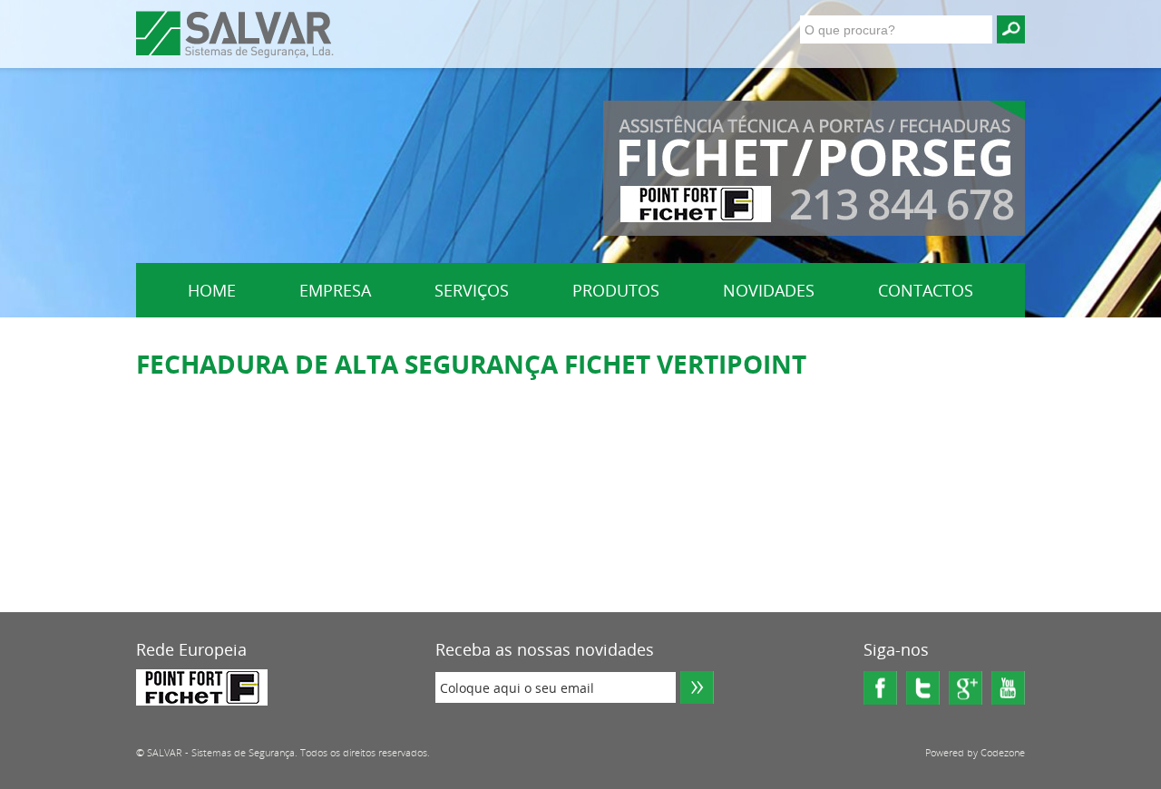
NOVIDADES (769, 290)
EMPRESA (335, 290)
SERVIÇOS (471, 290)
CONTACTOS (925, 290)
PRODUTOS (615, 290)
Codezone (1003, 752)
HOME (212, 290)
